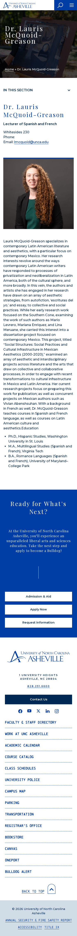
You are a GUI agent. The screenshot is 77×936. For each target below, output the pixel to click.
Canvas (11, 848)
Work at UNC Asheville (26, 734)
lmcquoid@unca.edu (31, 142)
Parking (12, 803)
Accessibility (30, 927)
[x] (38, 711)
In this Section (18, 90)
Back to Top (33, 891)
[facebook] (20, 711)
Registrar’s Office (23, 826)
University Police (22, 780)
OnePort (12, 860)
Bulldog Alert (18, 871)
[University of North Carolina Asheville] (19, 5)
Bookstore (14, 837)
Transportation (19, 814)
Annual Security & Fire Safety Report (38, 920)
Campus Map (15, 791)
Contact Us (38, 699)
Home (9, 69)
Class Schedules (20, 768)
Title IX (51, 927)
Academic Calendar (22, 745)
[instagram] (57, 711)
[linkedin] (48, 711)
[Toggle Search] (60, 5)
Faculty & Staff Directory (30, 722)
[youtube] (29, 711)
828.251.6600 (38, 686)
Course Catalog (19, 757)
